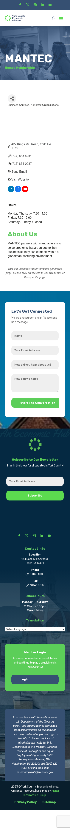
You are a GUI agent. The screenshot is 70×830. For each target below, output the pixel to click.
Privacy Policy (25, 802)
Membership (25, 68)
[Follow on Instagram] (35, 5)
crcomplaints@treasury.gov (37, 772)
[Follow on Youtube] (50, 5)
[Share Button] (12, 98)
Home (9, 68)
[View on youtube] (25, 191)
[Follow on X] (28, 5)
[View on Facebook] (18, 191)
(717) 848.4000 (35, 574)
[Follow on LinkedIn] (43, 5)
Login (25, 679)
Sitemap (49, 802)
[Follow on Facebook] (20, 5)
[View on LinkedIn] (11, 191)
